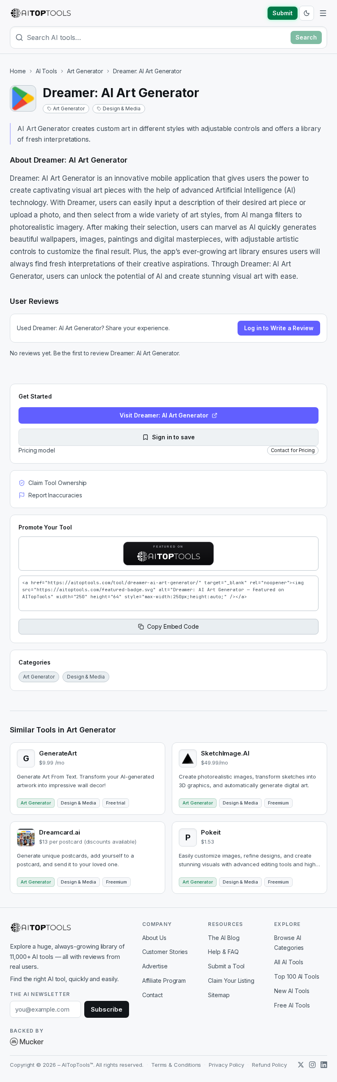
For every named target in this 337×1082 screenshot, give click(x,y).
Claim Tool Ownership (57, 482)
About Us (154, 937)
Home (18, 71)
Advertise (155, 966)
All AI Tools (288, 961)
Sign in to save (173, 437)
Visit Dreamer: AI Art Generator (164, 415)
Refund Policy (269, 1064)
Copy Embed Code (173, 626)
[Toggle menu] (323, 13)
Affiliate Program (164, 980)
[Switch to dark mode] (306, 13)
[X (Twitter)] (301, 1064)
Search (306, 37)
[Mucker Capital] (27, 1042)
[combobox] (157, 37)
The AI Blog (223, 937)
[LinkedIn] (324, 1064)
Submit (282, 12)
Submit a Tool (226, 966)
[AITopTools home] (41, 13)
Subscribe (106, 1009)
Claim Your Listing (231, 980)
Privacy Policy (226, 1064)
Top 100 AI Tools (296, 976)
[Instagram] (312, 1064)
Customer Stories (165, 951)
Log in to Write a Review (279, 327)
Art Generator (85, 71)
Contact (152, 994)
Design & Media (122, 108)
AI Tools (46, 71)
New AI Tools (291, 990)
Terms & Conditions (176, 1064)
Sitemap (218, 994)
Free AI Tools (292, 1005)
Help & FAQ (223, 951)
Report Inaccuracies (55, 495)
